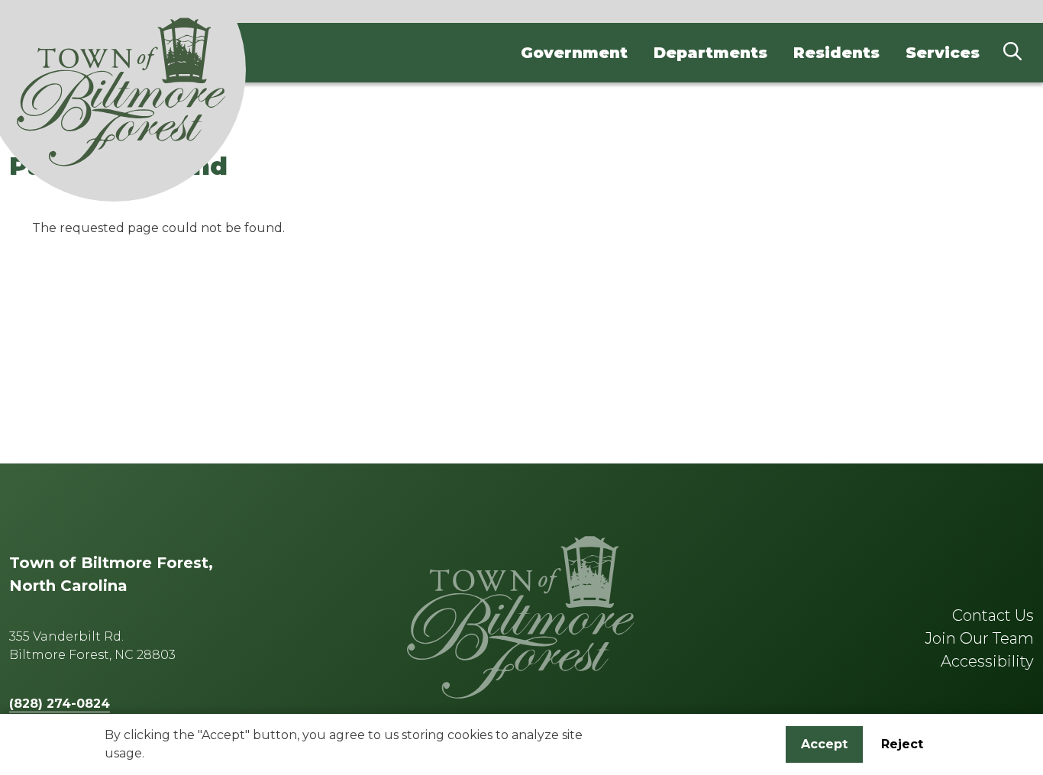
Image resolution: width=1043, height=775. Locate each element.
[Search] (1012, 53)
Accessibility (987, 661)
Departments (710, 53)
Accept (824, 744)
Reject (902, 744)
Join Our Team (979, 638)
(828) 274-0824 (59, 703)
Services (943, 53)
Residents (836, 53)
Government (574, 53)
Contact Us (993, 615)
